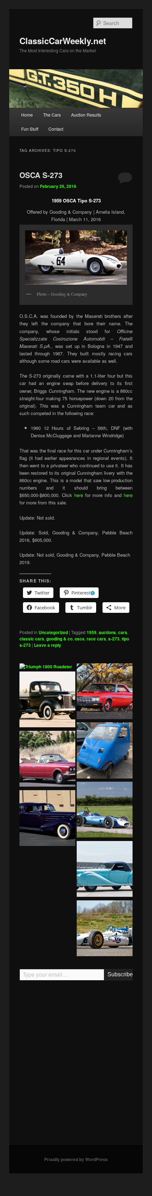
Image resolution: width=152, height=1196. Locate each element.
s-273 (113, 638)
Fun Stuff (29, 129)
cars (122, 632)
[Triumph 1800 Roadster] (45, 666)
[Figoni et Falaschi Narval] (105, 870)
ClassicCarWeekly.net (62, 41)
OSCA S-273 (41, 175)
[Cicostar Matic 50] (105, 751)
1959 (92, 632)
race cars (96, 638)
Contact (55, 129)
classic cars (31, 638)
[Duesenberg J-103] (47, 878)
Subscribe (120, 974)
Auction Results (86, 115)
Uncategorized (53, 632)
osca (79, 638)
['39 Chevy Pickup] (47, 700)
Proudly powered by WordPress (76, 1159)
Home (27, 115)
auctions (107, 632)
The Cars (52, 115)
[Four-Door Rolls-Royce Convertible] (47, 760)
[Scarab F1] (105, 811)
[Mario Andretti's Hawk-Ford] (105, 929)
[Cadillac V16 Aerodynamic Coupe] (47, 819)
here (79, 495)
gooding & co (59, 638)
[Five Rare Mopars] (105, 692)
